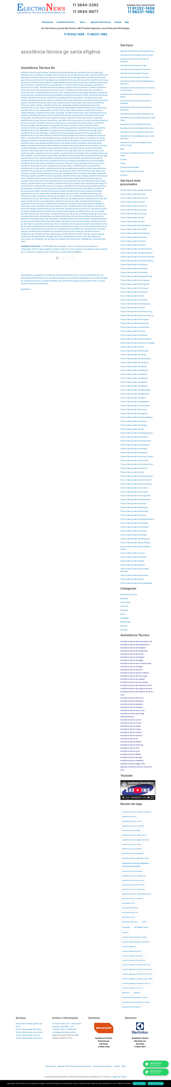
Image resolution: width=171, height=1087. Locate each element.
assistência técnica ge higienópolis (35, 130)
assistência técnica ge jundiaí (45, 155)
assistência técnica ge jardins (47, 153)
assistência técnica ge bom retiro (49, 92)
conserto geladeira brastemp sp (133, 960)
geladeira (137, 993)
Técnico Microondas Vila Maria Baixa (135, 390)
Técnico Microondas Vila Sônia (133, 241)
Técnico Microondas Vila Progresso (135, 280)
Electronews (51, 1066)
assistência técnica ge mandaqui (90, 161)
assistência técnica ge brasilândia (48, 95)
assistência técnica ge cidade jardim (36, 110)
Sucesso (123, 175)
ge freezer (59, 236)
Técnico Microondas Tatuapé (132, 561)
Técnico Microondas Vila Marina (133, 374)
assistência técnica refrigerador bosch (136, 894)
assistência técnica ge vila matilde (75, 221)
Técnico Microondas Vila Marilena (134, 378)
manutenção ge (98, 239)
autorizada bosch (128, 903)
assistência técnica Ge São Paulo (34, 283)
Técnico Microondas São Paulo (133, 194)
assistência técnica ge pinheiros (40, 178)
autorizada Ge (26, 275)
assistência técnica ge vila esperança (36, 216)
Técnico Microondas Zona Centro (134, 198)
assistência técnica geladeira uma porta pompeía (135, 864)
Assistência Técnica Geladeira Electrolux (137, 128)
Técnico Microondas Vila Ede (132, 472)
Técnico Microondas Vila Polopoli (134, 292)
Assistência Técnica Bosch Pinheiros (135, 69)
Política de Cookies (156, 1083)
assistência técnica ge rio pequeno (49, 186)
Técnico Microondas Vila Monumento (135, 358)
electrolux (126, 993)
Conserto (124, 606)
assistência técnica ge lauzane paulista (37, 158)
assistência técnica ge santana (53, 191)
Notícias (123, 626)
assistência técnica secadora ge (47, 234)
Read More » (26, 289)
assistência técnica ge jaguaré (67, 140)
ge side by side (73, 239)
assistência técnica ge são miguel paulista (67, 198)
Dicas (122, 614)
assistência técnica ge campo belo (69, 100)
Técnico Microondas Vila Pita (132, 296)
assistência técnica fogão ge (32, 75)
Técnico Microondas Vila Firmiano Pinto (136, 464)
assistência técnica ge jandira (92, 140)
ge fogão (50, 236)
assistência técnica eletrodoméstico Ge (62, 275)
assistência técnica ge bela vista (79, 90)
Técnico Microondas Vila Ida (131, 429)
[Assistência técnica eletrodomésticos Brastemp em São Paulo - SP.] (103, 1028)
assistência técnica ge (80, 75)
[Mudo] (148, 797)
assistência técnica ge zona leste (45, 226)
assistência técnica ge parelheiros (92, 168)
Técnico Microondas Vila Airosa (133, 515)
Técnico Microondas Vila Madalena (134, 401)
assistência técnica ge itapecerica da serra (68, 135)
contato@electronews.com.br (64, 1032)
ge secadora (61, 239)
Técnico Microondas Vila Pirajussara (135, 304)
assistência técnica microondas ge (69, 231)
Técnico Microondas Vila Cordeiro (134, 492)
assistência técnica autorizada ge (34, 72)
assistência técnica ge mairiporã (63, 161)
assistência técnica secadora (132, 898)
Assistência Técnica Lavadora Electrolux (136, 132)
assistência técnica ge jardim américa (62, 143)
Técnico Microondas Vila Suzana (133, 237)
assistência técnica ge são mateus (35, 198)
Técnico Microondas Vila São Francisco (136, 253)
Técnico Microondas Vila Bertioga (134, 511)
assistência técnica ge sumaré (80, 203)
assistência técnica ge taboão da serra (52, 206)
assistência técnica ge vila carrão (64, 214)
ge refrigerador (38, 239)
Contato (123, 159)
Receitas (123, 630)
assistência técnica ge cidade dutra (91, 108)
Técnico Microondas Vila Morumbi (134, 351)
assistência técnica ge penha (50, 176)
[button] (75, 22)
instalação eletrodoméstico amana (135, 997)
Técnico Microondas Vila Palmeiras (134, 327)
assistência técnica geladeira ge (70, 229)
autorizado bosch (128, 917)
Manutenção (125, 622)
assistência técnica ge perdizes (75, 176)
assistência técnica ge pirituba (66, 178)
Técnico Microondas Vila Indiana (133, 425)
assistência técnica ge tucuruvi (77, 208)
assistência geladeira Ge (59, 278)
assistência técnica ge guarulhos (91, 128)
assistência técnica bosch (131, 821)
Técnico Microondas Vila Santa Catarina (136, 260)
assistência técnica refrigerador (133, 889)
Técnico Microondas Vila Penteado (134, 319)
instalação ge (86, 239)
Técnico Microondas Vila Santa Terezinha (137, 257)
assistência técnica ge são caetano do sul (55, 196)
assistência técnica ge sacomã (76, 186)
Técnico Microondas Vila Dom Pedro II (136, 480)
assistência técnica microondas (133, 885)
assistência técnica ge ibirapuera (64, 130)
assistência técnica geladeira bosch (135, 858)
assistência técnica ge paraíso (33, 168)
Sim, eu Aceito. (139, 1083)
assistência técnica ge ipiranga (61, 133)
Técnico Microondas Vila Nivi (132, 347)
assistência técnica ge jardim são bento (37, 150)
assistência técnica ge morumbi (34, 166)
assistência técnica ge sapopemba (40, 201)
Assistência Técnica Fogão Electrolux (135, 124)
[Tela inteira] (152, 797)
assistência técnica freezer (131, 844)
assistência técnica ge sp (57, 203)
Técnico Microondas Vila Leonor (133, 409)
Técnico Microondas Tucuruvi (132, 553)
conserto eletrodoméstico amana (134, 937)
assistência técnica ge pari (32, 171)
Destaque (124, 610)
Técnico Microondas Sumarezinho (134, 575)
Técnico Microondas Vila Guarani (133, 452)
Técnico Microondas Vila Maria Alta (134, 394)
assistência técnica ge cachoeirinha (42, 97)
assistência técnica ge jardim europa (76, 145)
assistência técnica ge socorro (33, 203)
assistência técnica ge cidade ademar (61, 108)
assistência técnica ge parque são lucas (46, 173)
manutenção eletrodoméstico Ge (34, 278)
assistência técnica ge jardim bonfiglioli (43, 145)
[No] (168, 1083)
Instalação (124, 618)
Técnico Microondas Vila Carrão (133, 503)
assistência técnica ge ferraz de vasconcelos (39, 120)
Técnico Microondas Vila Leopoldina (135, 405)
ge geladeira (69, 236)
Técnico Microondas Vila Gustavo (134, 437)
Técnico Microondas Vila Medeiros (134, 362)
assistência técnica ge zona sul (43, 229)
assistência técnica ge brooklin (75, 95)
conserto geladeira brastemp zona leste (137, 969)
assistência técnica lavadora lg (133, 876)
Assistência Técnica (128, 594)
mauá (23, 241)
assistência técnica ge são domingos (88, 196)
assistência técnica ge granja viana (84, 125)
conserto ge (96, 234)
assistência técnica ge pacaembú (86, 166)
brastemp (126, 927)
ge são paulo (50, 239)
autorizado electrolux (130, 922)
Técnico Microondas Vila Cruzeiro (134, 488)
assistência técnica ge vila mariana (46, 221)
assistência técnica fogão (131, 830)
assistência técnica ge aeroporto (43, 77)
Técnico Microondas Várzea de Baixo (135, 542)
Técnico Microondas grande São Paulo (136, 190)
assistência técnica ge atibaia (52, 87)
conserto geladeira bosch (131, 951)
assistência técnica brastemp (133, 826)
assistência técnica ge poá (90, 178)
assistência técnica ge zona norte (74, 226)
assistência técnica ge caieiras (70, 97)
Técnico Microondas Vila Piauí (132, 307)
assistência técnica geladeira (133, 853)
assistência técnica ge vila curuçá (92, 214)
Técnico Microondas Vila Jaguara (134, 413)
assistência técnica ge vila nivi (47, 224)
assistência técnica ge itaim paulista (35, 135)
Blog (122, 149)
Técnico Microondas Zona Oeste (133, 210)
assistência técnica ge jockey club (74, 153)
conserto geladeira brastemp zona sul (136, 983)
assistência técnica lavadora (132, 871)
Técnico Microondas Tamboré (132, 565)
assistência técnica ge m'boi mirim (35, 161)
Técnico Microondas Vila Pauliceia (134, 323)
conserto (125, 932)
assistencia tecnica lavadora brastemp (136, 812)
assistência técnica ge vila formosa (66, 216)
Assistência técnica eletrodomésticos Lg (137, 114)
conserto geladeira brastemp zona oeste (137, 979)
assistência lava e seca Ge (94, 281)
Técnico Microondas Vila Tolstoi (133, 229)
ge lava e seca (81, 236)
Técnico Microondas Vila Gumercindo (135, 441)
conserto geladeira (129, 946)
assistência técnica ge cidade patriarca (67, 110)
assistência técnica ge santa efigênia (78, 188)
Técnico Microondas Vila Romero (134, 268)
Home (122, 163)
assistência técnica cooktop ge (90, 72)
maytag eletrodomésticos (131, 1007)
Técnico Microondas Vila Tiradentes (135, 233)
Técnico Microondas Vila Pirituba (133, 300)
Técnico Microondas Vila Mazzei (133, 366)
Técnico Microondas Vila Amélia (133, 531)
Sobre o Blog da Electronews (132, 171)
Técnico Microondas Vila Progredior (135, 284)
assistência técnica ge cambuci (41, 100)
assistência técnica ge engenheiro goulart (49, 118)
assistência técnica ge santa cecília (48, 188)
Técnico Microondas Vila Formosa (134, 460)
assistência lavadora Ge (51, 281)
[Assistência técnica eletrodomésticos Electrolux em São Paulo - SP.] (140, 1028)
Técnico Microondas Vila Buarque (134, 507)
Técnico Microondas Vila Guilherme (135, 445)
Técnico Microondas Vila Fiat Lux (133, 468)
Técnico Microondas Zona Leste (133, 213)
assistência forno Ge (32, 281)
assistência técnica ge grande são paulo (52, 125)
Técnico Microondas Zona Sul (132, 202)
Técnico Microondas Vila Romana (134, 272)
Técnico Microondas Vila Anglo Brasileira (137, 519)
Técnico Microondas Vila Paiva (132, 331)
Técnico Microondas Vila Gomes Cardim (136, 456)
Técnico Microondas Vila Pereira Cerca (136, 311)
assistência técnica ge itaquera (73, 138)
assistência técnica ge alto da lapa (44, 82)
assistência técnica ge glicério (81, 123)
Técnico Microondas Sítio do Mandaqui (136, 583)
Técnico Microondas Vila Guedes (133, 448)
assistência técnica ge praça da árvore (65, 181)
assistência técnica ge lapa (96, 155)
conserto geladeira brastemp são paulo (136, 965)
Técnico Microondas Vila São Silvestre (136, 249)
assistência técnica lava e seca (133, 880)
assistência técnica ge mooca (92, 163)
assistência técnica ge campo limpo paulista (76, 103)
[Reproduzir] (123, 797)
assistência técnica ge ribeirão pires (70, 183)
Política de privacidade (129, 167)
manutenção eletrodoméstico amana (136, 1002)
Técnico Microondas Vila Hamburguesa (136, 433)
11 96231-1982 (141, 12)
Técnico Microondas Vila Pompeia (134, 288)
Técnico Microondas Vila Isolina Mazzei (136, 417)
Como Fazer (125, 602)
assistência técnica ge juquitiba (71, 155)
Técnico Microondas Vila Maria (133, 398)
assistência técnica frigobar (132, 849)
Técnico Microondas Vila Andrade (134, 523)
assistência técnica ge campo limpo (42, 103)
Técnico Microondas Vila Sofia (132, 245)
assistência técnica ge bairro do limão (80, 87)
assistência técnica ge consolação (50, 113)
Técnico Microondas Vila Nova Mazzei (135, 339)
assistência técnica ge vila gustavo (44, 219)
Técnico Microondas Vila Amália (133, 535)
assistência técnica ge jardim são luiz (69, 150)
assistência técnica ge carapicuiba (57, 105)
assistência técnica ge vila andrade (90, 211)
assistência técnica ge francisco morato (75, 120)
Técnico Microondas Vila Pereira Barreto (137, 315)
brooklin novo (141, 927)
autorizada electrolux (130, 912)
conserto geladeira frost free (132, 988)
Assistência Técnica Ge (38, 68)
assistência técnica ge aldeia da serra (73, 80)
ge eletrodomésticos (36, 236)
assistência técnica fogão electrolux (135, 840)
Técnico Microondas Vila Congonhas (135, 495)
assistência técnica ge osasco (60, 166)
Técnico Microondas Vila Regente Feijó (136, 276)
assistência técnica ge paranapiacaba (62, 168)
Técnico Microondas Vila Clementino (135, 499)
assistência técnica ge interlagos (34, 133)
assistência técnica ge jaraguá (33, 143)
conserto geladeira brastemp (132, 956)
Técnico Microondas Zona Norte (133, 206)
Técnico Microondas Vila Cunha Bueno (136, 484)
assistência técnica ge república (41, 183)
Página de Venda (119, 1077)
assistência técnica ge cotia (76, 113)
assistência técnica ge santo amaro (35, 193)
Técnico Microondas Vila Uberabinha (135, 225)
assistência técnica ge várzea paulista (59, 211)
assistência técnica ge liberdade (67, 158)
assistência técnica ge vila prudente (76, 224)
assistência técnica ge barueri (52, 90)
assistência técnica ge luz (91, 158)
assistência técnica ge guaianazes (35, 128)
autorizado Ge (39, 275)
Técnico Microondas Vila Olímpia (133, 335)
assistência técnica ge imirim (90, 130)
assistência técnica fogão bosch (134, 835)
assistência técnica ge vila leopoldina (75, 219)
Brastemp (124, 598)
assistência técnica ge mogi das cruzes (63, 163)
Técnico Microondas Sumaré (132, 579)
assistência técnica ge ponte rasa (34, 181)
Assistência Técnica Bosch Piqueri (134, 73)
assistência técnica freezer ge (57, 75)
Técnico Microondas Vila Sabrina (133, 264)
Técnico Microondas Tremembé (133, 557)
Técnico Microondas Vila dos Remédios (136, 476)
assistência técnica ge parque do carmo (60, 171)
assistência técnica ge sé (90, 201)
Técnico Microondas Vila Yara (132, 221)
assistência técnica (129, 816)
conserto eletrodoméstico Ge (91, 275)
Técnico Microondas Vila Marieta (133, 382)
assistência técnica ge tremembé (50, 208)
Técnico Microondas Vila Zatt (132, 217)
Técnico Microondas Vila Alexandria (135, 539)
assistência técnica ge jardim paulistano (86, 148)
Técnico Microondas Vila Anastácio (134, 527)
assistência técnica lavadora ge (41, 231)
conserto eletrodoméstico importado (135, 942)
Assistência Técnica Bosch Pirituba (134, 77)
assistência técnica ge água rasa (44, 80)
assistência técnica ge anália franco (50, 85)
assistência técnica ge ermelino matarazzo (84, 118)
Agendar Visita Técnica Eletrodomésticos (137, 51)
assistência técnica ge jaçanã (42, 140)
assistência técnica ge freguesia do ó (52, 123)
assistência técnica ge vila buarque (35, 214)
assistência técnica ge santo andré (65, 193)
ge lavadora (92, 236)
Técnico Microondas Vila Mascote (134, 370)
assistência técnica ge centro (33, 108)
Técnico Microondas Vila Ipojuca (133, 421)
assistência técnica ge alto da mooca (74, 82)
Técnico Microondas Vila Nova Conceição (137, 343)
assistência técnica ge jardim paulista (53, 148)
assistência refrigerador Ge (81, 278)
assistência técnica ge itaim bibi (88, 133)
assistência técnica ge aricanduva (79, 85)
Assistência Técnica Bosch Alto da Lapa (136, 55)
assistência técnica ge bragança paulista (80, 92)
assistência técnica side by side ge (76, 234)
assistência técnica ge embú (40, 115)
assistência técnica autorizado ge (62, 72)
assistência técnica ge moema (33, 163)
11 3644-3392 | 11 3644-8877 (64, 1029)
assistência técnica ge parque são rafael (79, 173)
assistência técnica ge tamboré (82, 206)
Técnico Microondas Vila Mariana (134, 386)
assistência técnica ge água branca (72, 77)
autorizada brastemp (130, 908)
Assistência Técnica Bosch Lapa (133, 65)
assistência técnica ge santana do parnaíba (84, 191)
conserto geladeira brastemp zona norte (137, 974)
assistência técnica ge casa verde (86, 105)
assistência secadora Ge (72, 281)
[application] (137, 790)
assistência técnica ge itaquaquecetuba (43, 138)
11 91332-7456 (141, 8)
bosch (144, 922)
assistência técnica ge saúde (67, 201)
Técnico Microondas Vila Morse (133, 354)
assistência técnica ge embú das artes (68, 115)
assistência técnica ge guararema (63, 128)
